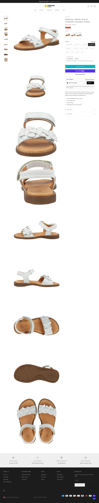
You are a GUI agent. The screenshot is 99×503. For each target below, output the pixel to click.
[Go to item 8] (6, 55)
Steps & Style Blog (7, 481)
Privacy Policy (60, 479)
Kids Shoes (43, 477)
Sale (63, 10)
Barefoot (49, 10)
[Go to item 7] (6, 49)
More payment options (80, 74)
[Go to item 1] (6, 18)
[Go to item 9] (6, 60)
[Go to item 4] (6, 34)
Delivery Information (26, 474)
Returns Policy (25, 477)
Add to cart (80, 66)
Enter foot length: (73, 83)
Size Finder (5, 479)
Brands (57, 10)
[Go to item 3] (6, 29)
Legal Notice (59, 474)
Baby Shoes (43, 474)
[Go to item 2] (6, 23)
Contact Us (24, 479)
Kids (35, 10)
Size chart (93, 41)
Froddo (67, 17)
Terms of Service (60, 477)
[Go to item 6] (6, 44)
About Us (5, 474)
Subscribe (80, 485)
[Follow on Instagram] (4, 490)
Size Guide (5, 477)
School (41, 10)
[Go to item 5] (6, 39)
